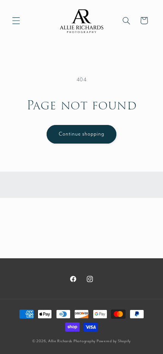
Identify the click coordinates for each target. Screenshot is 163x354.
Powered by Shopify (114, 341)
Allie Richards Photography (72, 341)
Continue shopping (82, 134)
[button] (16, 20)
